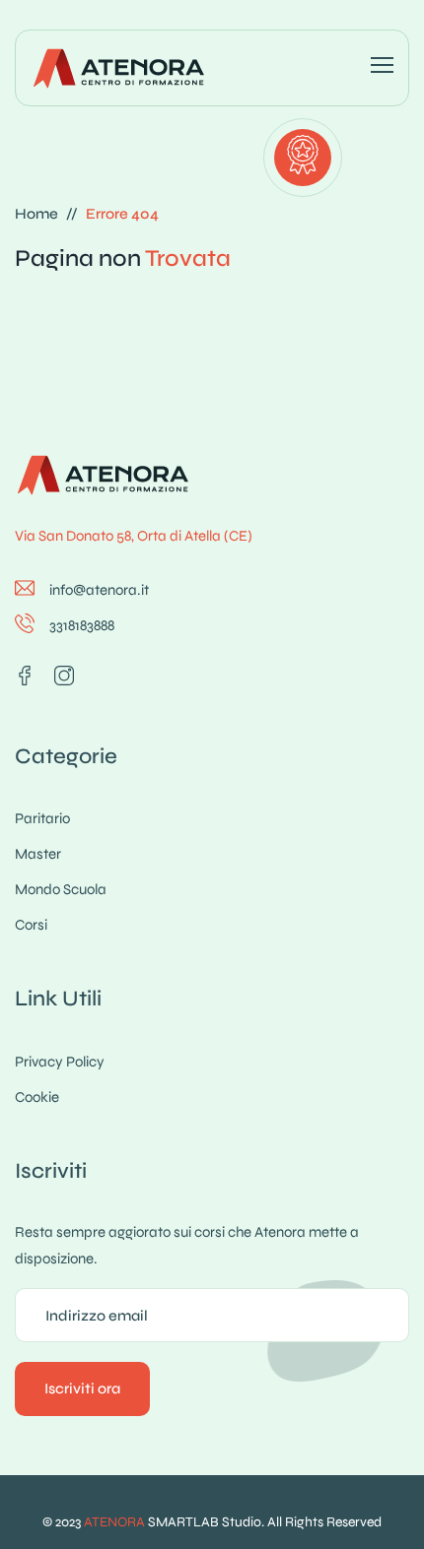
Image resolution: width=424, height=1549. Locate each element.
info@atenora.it (99, 590)
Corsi (31, 925)
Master (38, 854)
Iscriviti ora (82, 1388)
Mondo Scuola (60, 889)
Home (36, 214)
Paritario (42, 818)
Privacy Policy (60, 1061)
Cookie (37, 1097)
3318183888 (81, 625)
